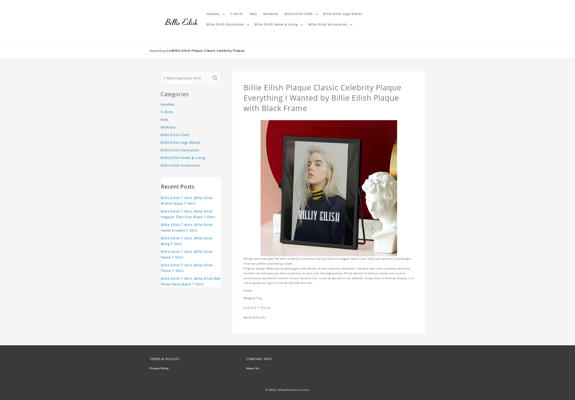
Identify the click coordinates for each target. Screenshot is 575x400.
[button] (215, 14)
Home (154, 51)
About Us (252, 368)
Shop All (165, 51)
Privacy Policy (159, 368)
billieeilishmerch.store (294, 389)
